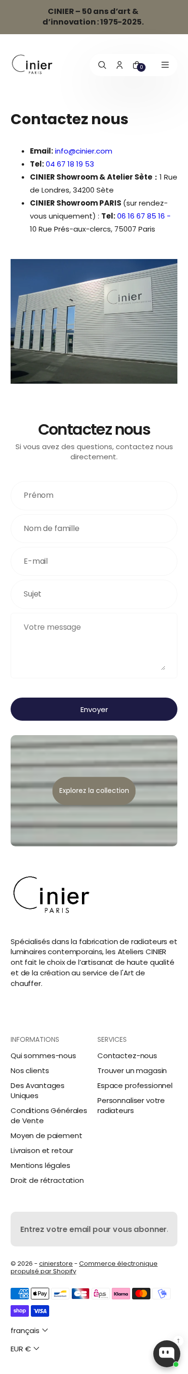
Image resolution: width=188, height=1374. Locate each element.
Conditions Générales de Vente (49, 1115)
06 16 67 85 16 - (144, 216)
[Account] (119, 65)
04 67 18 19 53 (70, 164)
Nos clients (30, 1070)
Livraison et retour (42, 1150)
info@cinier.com (83, 151)
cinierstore (56, 1263)
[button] (30, 1330)
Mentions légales (40, 1165)
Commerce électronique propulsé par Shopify (84, 1267)
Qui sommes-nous (43, 1055)
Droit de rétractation (47, 1180)
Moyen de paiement (46, 1135)
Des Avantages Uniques (38, 1090)
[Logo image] (32, 65)
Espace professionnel (135, 1085)
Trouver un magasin (132, 1070)
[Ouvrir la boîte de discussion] (166, 1353)
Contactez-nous (127, 1055)
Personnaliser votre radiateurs (131, 1105)
